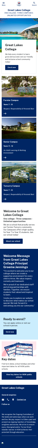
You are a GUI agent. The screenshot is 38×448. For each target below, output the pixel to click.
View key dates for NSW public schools (19, 376)
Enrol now (12, 67)
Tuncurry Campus (11, 186)
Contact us (21, 400)
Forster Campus (10, 100)
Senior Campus (10, 142)
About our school (13, 241)
